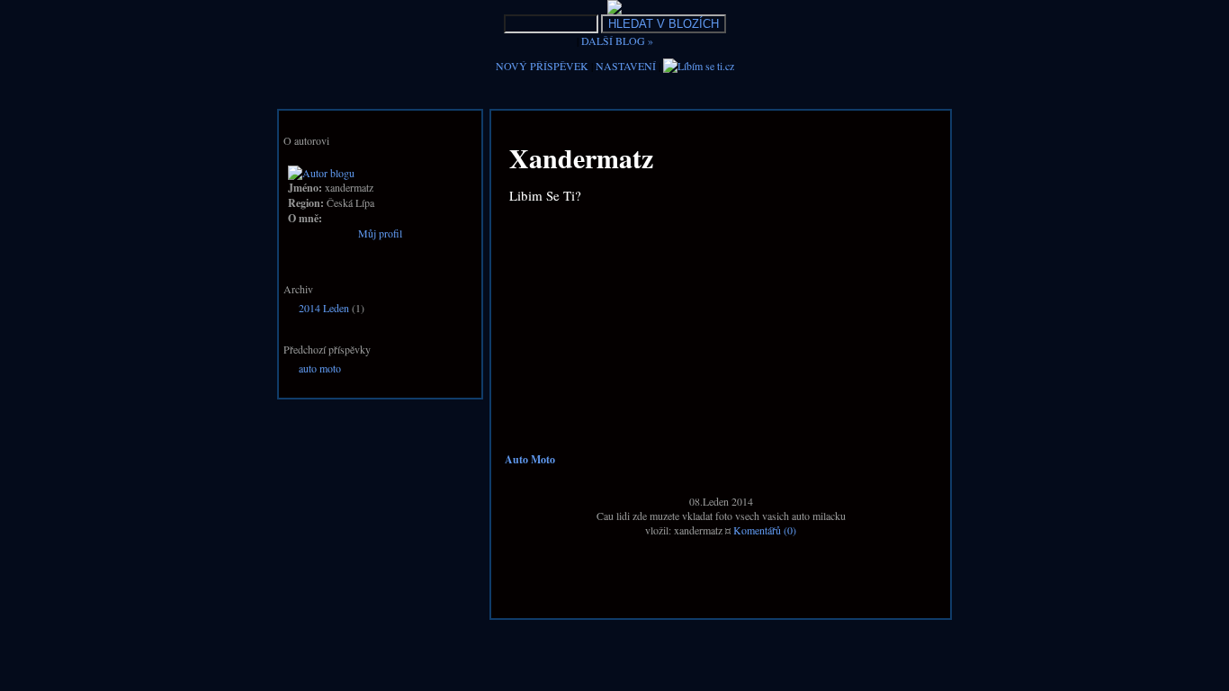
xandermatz (581, 157)
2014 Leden (324, 308)
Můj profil (380, 233)
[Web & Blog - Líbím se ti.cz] (614, 10)
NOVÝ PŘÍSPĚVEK (542, 65)
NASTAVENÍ (626, 65)
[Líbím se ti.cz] (698, 65)
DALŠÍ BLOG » (617, 40)
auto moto (320, 368)
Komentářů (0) (764, 530)
